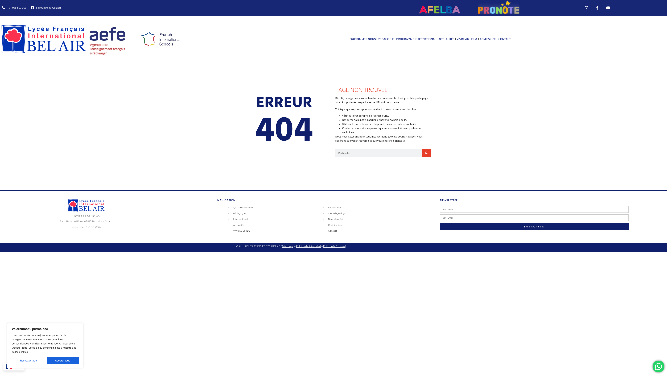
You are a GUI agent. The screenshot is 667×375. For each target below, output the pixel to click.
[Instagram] (586, 7)
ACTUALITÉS (446, 39)
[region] (45, 345)
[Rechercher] (426, 153)
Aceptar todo (62, 360)
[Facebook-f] (597, 7)
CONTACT (504, 39)
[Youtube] (608, 7)
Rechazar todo (28, 360)
